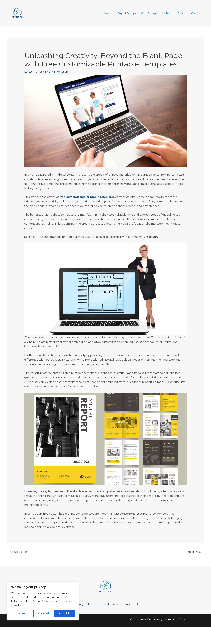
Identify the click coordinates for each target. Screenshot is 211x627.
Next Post (196, 551)
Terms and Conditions (109, 604)
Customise (21, 613)
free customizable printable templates (87, 197)
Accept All (64, 613)
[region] (43, 601)
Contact (196, 13)
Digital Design (127, 13)
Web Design (149, 13)
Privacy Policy (83, 604)
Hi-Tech (167, 13)
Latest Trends (33, 71)
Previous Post (17, 551)
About (182, 13)
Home (108, 13)
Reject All (43, 613)
